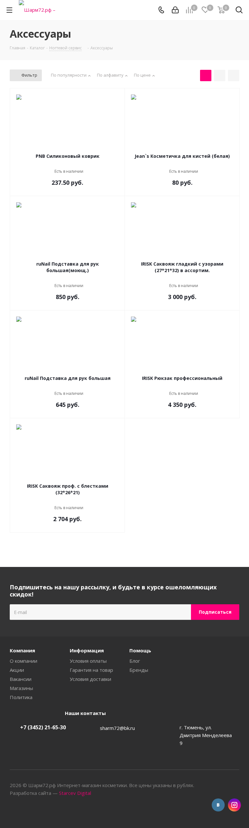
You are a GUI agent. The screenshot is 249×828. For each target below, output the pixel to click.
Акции (17, 670)
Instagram (234, 804)
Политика (21, 697)
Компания (22, 650)
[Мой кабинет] (175, 10)
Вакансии (20, 679)
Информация (87, 650)
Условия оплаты (88, 661)
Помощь (140, 650)
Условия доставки (90, 679)
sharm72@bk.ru (117, 728)
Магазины (21, 688)
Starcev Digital (75, 793)
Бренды (138, 670)
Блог (134, 661)
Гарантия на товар (91, 670)
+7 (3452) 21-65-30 (43, 727)
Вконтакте (218, 804)
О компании (23, 661)
